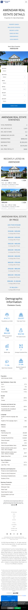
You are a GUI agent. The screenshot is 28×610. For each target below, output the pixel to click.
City (14, 517)
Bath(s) (3, 86)
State (14, 514)
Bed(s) (3, 80)
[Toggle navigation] (26, 2)
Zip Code (14, 519)
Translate (24, 595)
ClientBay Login (14, 528)
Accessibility (14, 524)
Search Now (13, 106)
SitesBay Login (14, 530)
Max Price (4, 74)
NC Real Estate (14, 512)
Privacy (14, 522)
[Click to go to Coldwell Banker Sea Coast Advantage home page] (5, 1)
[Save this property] (25, 168)
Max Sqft (4, 98)
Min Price (4, 68)
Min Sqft (4, 92)
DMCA (14, 526)
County (14, 515)
